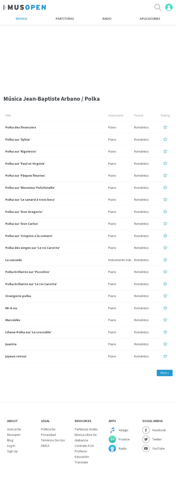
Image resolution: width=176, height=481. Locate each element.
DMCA (45, 446)
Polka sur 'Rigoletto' (20, 151)
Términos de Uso (53, 440)
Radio (106, 19)
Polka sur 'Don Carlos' (21, 224)
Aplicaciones (150, 19)
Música (21, 19)
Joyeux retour (16, 356)
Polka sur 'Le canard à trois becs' (30, 199)
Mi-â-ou (11, 308)
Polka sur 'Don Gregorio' (24, 212)
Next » (164, 373)
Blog (10, 440)
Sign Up (12, 451)
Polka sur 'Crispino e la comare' (28, 236)
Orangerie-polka (18, 296)
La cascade (13, 260)
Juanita (10, 344)
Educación (82, 457)
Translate (81, 462)
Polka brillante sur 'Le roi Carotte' (31, 284)
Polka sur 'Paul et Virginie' (25, 163)
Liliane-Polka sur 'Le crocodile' (28, 332)
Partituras (65, 19)
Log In (11, 446)
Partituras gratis (86, 429)
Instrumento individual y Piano (129, 260)
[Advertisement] (88, 57)
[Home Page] (24, 7)
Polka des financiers (20, 127)
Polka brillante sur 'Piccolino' (27, 272)
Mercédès (12, 320)
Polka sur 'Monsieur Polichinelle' (30, 188)
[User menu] (169, 7)
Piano (112, 127)
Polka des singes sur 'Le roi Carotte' (32, 248)
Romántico (141, 127)
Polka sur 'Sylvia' (17, 139)
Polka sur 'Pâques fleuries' (25, 175)
